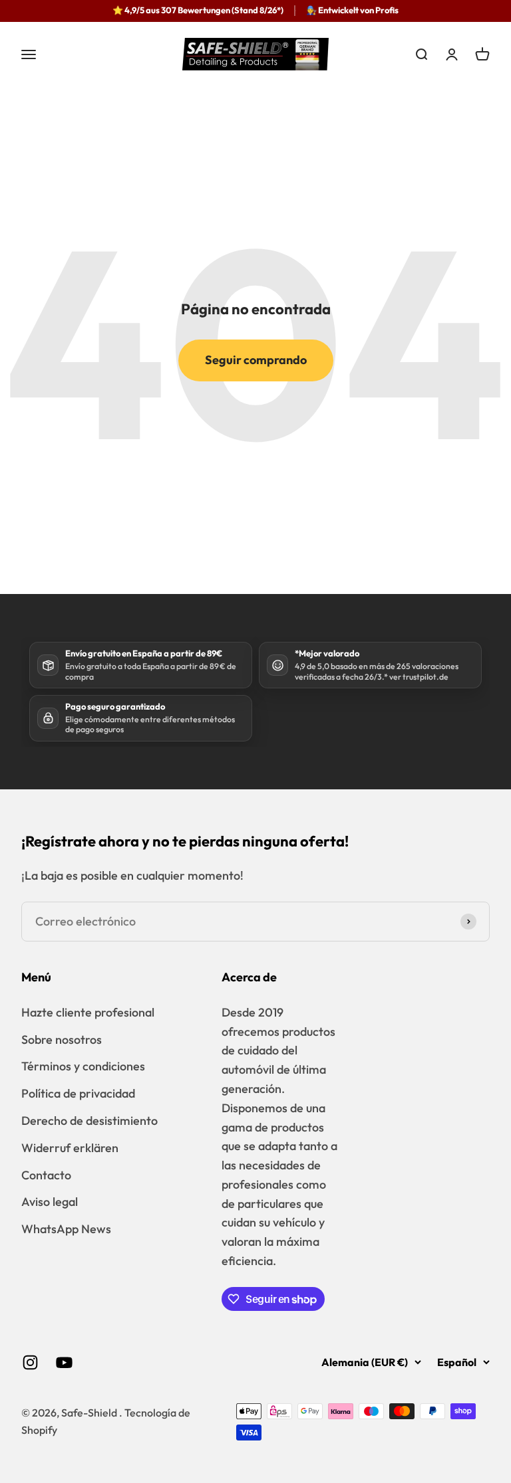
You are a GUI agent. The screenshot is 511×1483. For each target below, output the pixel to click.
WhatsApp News (66, 1228)
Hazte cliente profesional (87, 1012)
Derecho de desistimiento (89, 1120)
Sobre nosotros (61, 1039)
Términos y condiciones (83, 1066)
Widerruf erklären (69, 1147)
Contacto (46, 1175)
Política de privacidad (78, 1093)
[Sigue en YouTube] (64, 1362)
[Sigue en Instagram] (30, 1362)
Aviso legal (49, 1201)
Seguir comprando (256, 359)
